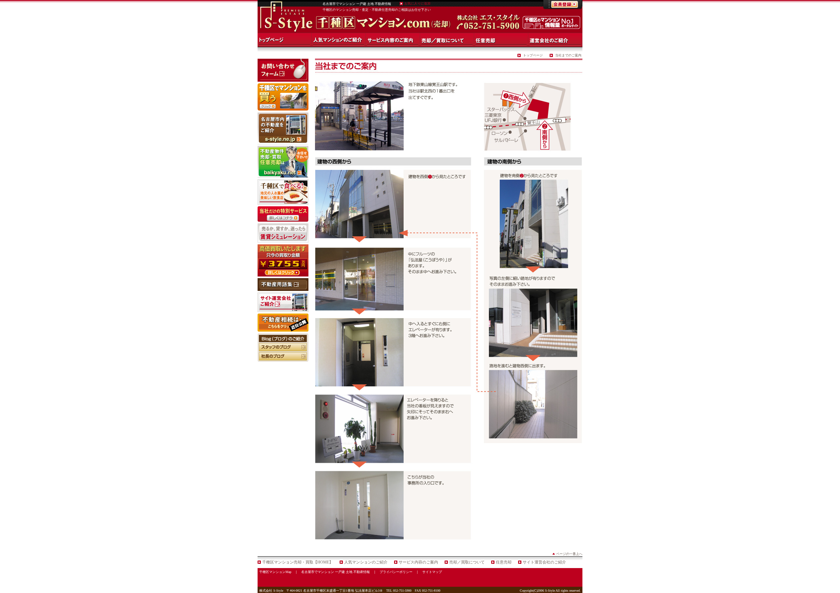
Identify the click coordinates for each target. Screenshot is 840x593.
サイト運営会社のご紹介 (544, 562)
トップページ (533, 55)
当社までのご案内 (568, 55)
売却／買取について (467, 562)
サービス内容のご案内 (418, 562)
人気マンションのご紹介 (366, 562)
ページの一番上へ (569, 554)
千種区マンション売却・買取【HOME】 (297, 562)
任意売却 (504, 562)
